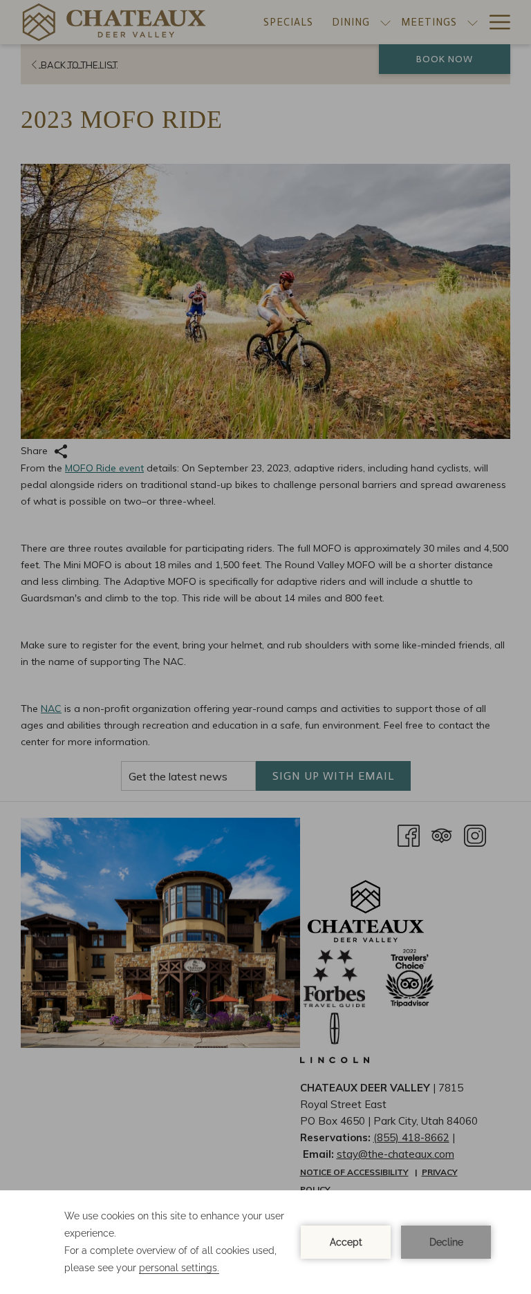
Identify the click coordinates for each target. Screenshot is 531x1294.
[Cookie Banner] (265, 1242)
